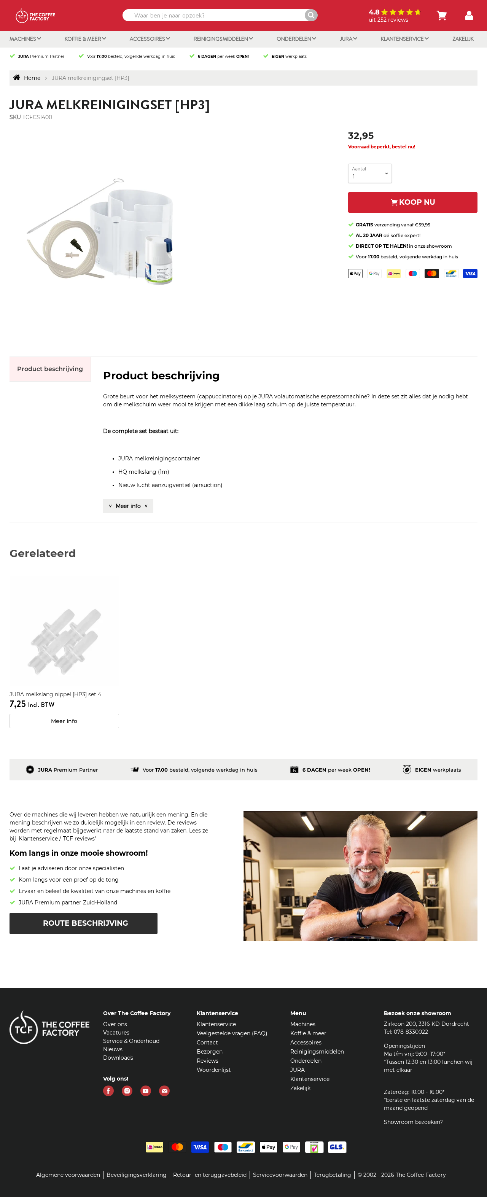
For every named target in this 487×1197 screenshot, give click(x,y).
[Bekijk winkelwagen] (441, 15)
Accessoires (148, 39)
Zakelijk (463, 39)
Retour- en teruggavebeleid (210, 1175)
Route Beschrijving (85, 923)
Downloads (118, 1057)
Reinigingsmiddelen (221, 39)
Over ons (115, 1024)
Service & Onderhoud (131, 1041)
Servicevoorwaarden (280, 1175)
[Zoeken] (311, 15)
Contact (207, 1042)
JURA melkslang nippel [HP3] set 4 (55, 694)
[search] (219, 15)
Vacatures (116, 1032)
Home (32, 78)
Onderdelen (294, 39)
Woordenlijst (214, 1069)
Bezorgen (210, 1051)
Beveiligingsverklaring (137, 1175)
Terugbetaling (332, 1175)
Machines (23, 39)
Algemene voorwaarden (68, 1175)
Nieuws (113, 1049)
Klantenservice (403, 39)
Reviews (207, 1060)
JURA (346, 39)
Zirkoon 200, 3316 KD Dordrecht (426, 1023)
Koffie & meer (83, 39)
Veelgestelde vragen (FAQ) (232, 1033)
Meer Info (64, 721)
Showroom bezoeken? (413, 1122)
